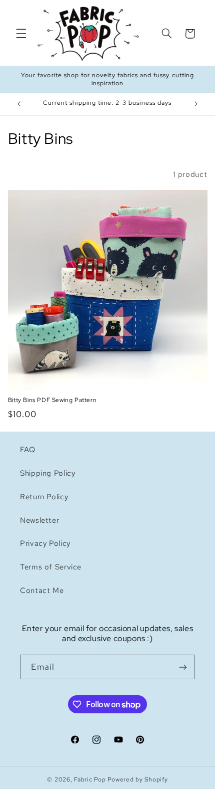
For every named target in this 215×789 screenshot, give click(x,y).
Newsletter (39, 520)
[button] (21, 33)
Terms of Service (51, 566)
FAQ (28, 449)
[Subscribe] (183, 667)
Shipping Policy (47, 473)
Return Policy (44, 496)
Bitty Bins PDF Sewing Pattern (52, 400)
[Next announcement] (196, 104)
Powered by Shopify (138, 779)
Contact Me (42, 590)
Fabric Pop (90, 779)
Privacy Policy (45, 543)
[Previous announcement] (19, 104)
